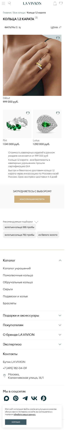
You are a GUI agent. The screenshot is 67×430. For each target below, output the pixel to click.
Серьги (8, 289)
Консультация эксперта (32, 199)
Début (6, 98)
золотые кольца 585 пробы (19, 227)
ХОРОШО (16, 422)
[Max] (6, 398)
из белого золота (47, 234)
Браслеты (9, 303)
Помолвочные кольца (18, 275)
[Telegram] (25, 398)
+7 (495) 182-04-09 (15, 368)
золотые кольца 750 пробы (19, 234)
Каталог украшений (17, 268)
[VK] (34, 398)
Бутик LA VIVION (14, 362)
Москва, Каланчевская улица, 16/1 (26, 375)
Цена (54, 27)
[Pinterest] (15, 398)
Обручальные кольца (18, 282)
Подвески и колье (15, 296)
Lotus (36, 140)
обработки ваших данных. (25, 414)
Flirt (5, 140)
